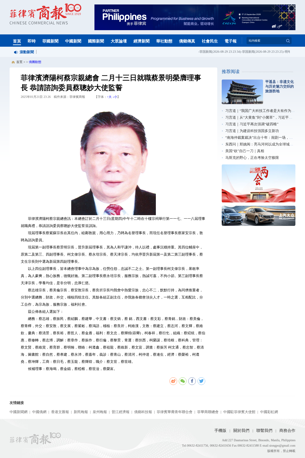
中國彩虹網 (269, 412)
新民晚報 (81, 412)
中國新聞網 (18, 412)
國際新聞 (96, 41)
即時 (32, 41)
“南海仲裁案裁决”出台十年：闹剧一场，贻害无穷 (264, 137)
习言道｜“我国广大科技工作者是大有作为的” (260, 111)
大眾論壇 (119, 41)
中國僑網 (39, 412)
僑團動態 (35, 62)
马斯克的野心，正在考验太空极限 (252, 158)
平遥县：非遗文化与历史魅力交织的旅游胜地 (279, 86)
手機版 (220, 430)
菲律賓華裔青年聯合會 (174, 412)
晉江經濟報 (121, 412)
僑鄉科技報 (143, 412)
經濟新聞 (142, 41)
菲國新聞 (50, 41)
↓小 (115, 97)
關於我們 (241, 430)
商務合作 (287, 430)
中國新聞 (73, 41)
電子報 (231, 41)
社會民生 (210, 41)
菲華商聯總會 (208, 412)
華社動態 (164, 41)
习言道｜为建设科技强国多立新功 (252, 131)
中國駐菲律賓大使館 (239, 412)
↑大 (109, 97)
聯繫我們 (264, 430)
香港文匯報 (60, 412)
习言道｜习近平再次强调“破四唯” (251, 124)
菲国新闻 (202, 51)
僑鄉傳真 (187, 41)
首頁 (17, 41)
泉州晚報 (100, 412)
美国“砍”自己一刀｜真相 (244, 151)
